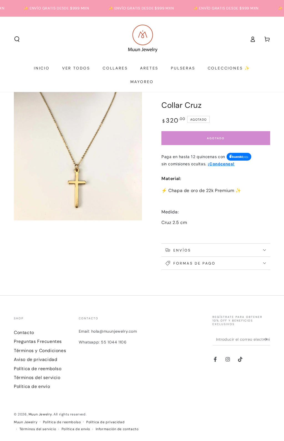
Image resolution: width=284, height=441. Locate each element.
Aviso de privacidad (35, 359)
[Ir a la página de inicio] (142, 39)
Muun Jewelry (40, 414)
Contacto (24, 332)
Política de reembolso (38, 369)
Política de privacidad (105, 422)
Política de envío (32, 386)
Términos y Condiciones (40, 350)
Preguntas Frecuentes (38, 341)
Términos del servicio (37, 377)
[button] (17, 39)
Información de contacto (117, 429)
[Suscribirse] (267, 339)
